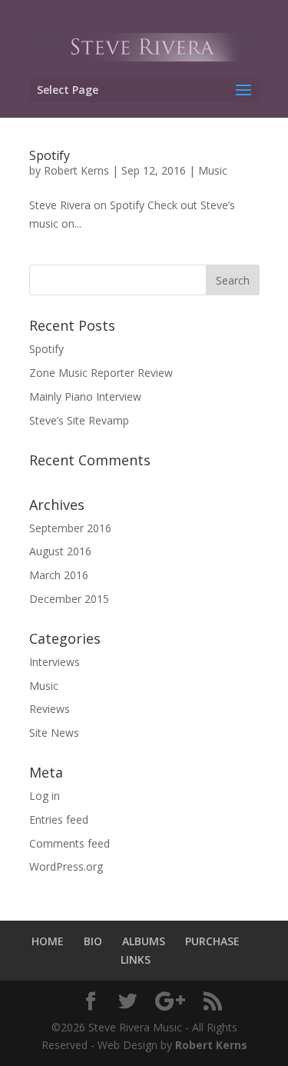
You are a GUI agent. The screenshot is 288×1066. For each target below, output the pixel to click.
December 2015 (69, 598)
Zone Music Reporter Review (101, 372)
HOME (47, 941)
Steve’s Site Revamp (79, 420)
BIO (93, 941)
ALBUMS (143, 941)
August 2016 (60, 551)
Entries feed (58, 819)
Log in (44, 795)
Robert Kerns (76, 170)
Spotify (49, 155)
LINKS (136, 959)
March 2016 (58, 575)
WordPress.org (66, 866)
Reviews (49, 708)
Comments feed (69, 843)
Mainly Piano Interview (85, 396)
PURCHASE (212, 941)
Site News (54, 732)
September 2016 (70, 528)
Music (212, 170)
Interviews (54, 662)
